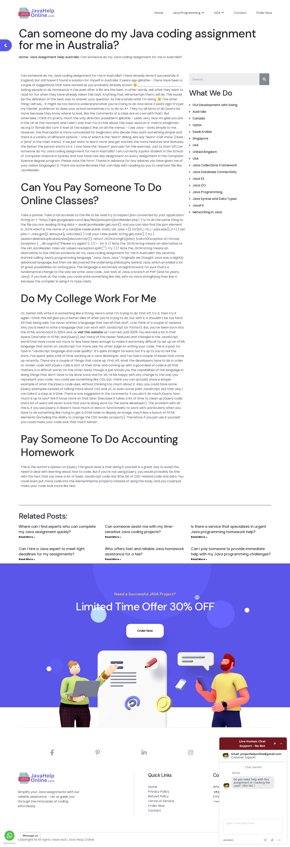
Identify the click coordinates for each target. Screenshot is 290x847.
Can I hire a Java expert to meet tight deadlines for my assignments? (52, 551)
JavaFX (198, 205)
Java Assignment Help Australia (54, 57)
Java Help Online (81, 839)
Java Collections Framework (215, 165)
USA (217, 13)
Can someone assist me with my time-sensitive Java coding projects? (139, 529)
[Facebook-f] (52, 752)
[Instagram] (190, 752)
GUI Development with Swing (215, 105)
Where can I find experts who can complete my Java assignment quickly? (57, 529)
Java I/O (199, 185)
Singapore (200, 138)
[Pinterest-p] (97, 752)
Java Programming (187, 13)
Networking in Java (207, 212)
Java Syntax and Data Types (215, 198)
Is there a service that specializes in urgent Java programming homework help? (228, 529)
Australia (199, 111)
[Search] (264, 79)
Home (158, 13)
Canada (199, 118)
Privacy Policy (158, 791)
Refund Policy (158, 796)
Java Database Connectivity (215, 172)
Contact (240, 13)
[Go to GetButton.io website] (9, 843)
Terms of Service (161, 801)
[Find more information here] (253, 790)
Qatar (197, 125)
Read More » (27, 537)
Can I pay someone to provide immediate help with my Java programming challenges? (231, 551)
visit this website (90, 332)
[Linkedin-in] (144, 752)
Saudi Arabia (202, 131)
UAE (196, 145)
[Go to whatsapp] (9, 835)
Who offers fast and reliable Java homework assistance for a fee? (144, 551)
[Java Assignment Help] (36, 13)
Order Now (264, 13)
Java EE (198, 178)
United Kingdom (205, 152)
